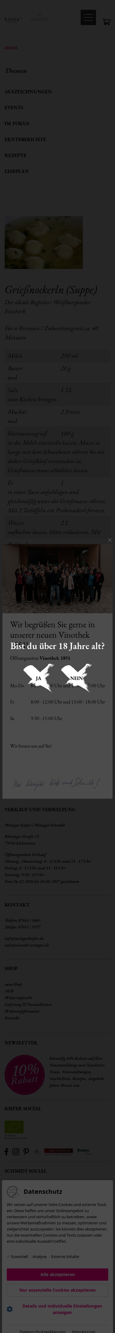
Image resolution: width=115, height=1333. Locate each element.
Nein (76, 678)
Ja (38, 678)
